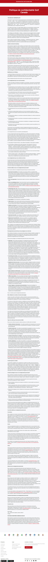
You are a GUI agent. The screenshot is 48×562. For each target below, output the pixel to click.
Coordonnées (3, 544)
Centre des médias (3, 551)
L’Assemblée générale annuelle (16, 547)
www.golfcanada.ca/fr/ (18, 60)
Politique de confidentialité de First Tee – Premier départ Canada (21, 492)
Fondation (2, 547)
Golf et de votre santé (4, 554)
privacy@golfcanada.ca (32, 416)
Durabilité (2, 556)
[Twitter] (29, 560)
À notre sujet (2, 545)
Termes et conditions (15, 545)
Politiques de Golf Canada (16, 544)
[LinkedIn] (33, 560)
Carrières (2, 550)
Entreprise (3, 542)
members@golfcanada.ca (32, 460)
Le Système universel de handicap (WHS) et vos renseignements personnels (21, 53)
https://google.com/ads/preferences (17, 358)
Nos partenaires (3, 548)
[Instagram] (27, 560)
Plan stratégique (14, 548)
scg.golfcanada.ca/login (12, 61)
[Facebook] (25, 560)
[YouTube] (35, 560)
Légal (13, 542)
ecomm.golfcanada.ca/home (27, 60)
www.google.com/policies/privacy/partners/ (15, 356)
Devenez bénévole (3, 553)
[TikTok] (31, 560)
